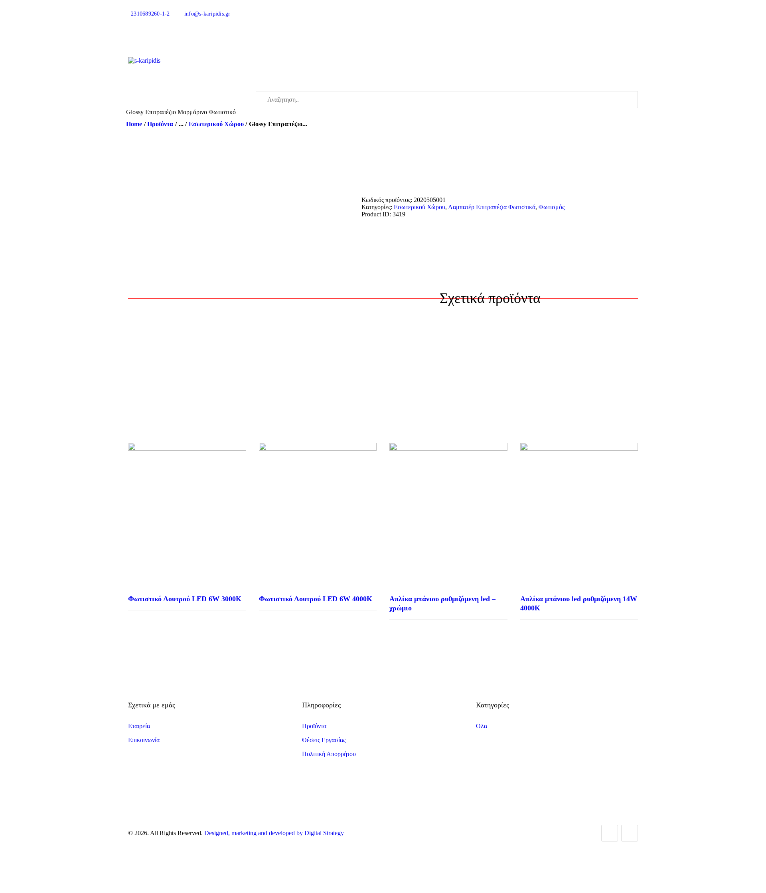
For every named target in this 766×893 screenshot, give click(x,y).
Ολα (481, 726)
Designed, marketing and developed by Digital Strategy (274, 833)
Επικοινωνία (144, 740)
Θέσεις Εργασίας (323, 740)
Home (134, 124)
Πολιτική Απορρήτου (329, 753)
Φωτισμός (552, 207)
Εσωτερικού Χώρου (216, 124)
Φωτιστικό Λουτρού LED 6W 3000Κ (184, 599)
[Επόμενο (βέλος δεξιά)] (752, 447)
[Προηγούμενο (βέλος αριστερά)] (14, 447)
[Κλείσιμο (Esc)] (757, 9)
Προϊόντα (160, 124)
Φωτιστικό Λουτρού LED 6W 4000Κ (315, 599)
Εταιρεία (139, 726)
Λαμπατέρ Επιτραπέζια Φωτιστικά (491, 207)
